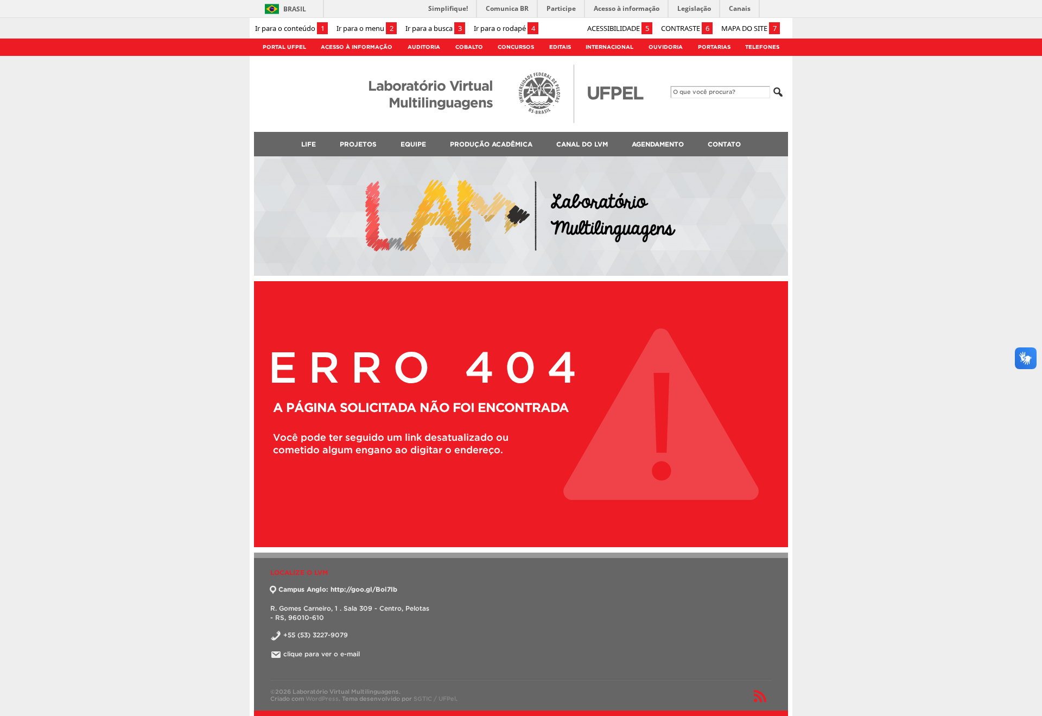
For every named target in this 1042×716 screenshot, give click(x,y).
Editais (560, 47)
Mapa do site (749, 28)
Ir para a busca (433, 28)
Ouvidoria (666, 47)
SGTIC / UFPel (435, 698)
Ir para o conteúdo (290, 28)
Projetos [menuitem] (358, 144)
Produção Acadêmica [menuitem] (491, 144)
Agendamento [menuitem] (658, 144)
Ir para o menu (364, 28)
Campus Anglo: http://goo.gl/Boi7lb (337, 589)
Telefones (762, 47)
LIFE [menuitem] (308, 144)
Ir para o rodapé (504, 28)
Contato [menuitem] (724, 144)
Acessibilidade (618, 28)
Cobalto (469, 47)
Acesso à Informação (356, 47)
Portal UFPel (284, 47)
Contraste (685, 28)
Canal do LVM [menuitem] (582, 144)
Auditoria (424, 47)
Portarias (714, 47)
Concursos (516, 47)
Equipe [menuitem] (413, 144)
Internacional (609, 47)
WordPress (322, 698)
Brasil (294, 9)
